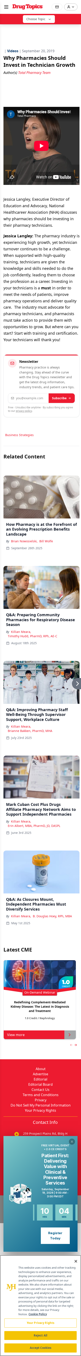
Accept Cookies (40, 1348)
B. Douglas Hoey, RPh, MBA (52, 916)
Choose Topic (35, 19)
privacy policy (24, 411)
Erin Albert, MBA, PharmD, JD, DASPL (34, 826)
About (41, 1068)
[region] (40, 1305)
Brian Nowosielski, (24, 541)
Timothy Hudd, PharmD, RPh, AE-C (32, 636)
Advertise (40, 1074)
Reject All (40, 1335)
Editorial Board (40, 1084)
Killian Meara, (21, 632)
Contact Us (40, 1089)
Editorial (40, 1079)
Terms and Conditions (41, 1094)
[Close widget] (72, 1142)
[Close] (76, 1261)
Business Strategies (19, 435)
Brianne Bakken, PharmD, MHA (30, 731)
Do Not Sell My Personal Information (41, 1105)
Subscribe (59, 398)
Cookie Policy (38, 1314)
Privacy (40, 1100)
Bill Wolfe (46, 541)
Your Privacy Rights (40, 1110)
